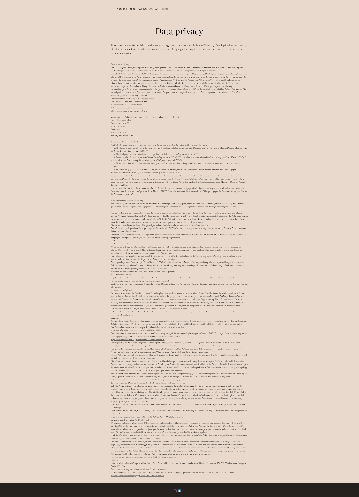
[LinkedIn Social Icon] (179, 490)
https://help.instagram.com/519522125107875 (130, 401)
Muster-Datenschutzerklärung (123, 475)
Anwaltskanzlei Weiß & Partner (151, 475)
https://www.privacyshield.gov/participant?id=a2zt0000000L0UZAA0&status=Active (198, 472)
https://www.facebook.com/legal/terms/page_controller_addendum (137, 339)
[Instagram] (175, 490)
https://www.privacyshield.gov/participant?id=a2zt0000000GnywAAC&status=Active (147, 416)
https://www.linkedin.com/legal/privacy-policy (148, 469)
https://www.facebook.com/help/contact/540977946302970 (136, 330)
